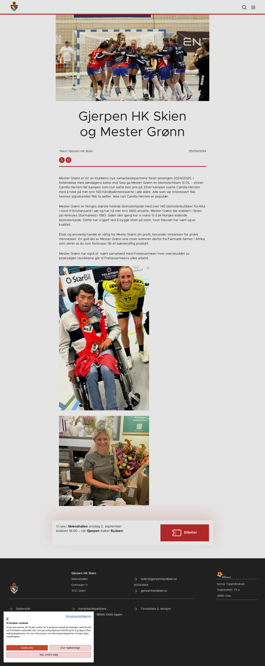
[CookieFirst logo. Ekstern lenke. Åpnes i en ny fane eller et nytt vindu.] (7, 619)
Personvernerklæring (78, 616)
